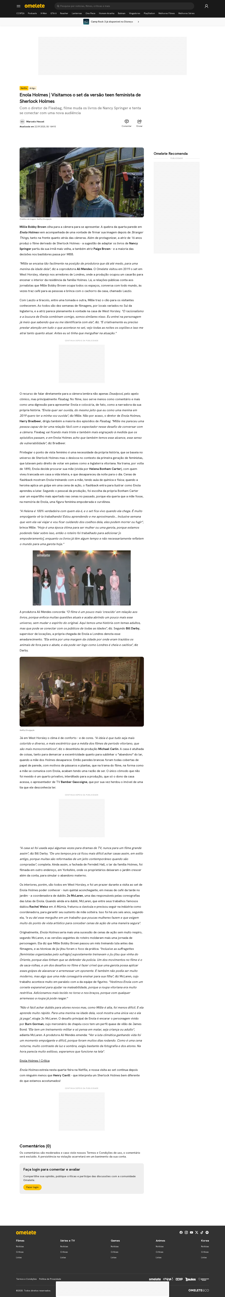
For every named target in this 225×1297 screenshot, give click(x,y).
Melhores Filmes (167, 13)
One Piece (90, 13)
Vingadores (134, 13)
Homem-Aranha (106, 13)
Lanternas (77, 13)
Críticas (20, 1252)
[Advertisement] (81, 135)
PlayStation (149, 13)
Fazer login (32, 1187)
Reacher (64, 13)
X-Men (44, 13)
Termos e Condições (26, 1279)
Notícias (20, 1246)
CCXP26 (20, 13)
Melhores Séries (186, 13)
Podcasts (32, 13)
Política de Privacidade (50, 1279)
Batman (121, 13)
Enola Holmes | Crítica (35, 1061)
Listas (19, 1257)
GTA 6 (53, 13)
